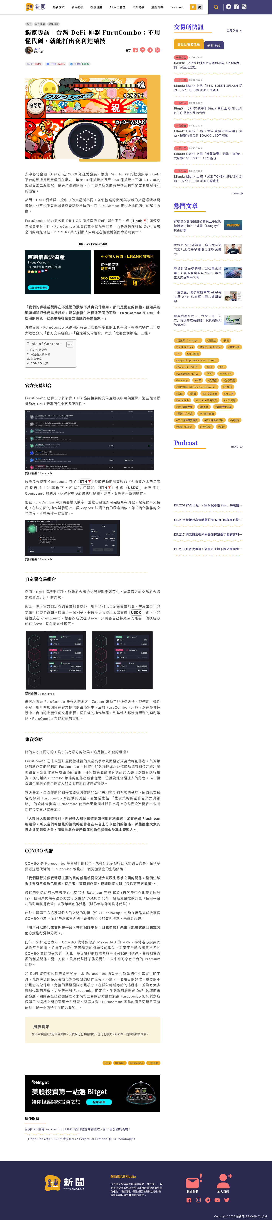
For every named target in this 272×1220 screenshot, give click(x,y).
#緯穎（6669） (184, 427)
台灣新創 (153, 1063)
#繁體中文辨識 (184, 413)
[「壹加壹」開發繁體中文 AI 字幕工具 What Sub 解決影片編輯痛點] (233, 300)
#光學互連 (229, 380)
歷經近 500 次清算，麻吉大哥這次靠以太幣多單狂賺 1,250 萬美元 (197, 249)
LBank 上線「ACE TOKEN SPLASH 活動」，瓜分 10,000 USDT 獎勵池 (208, 178)
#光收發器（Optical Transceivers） (196, 387)
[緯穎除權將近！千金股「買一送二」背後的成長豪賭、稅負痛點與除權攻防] (233, 323)
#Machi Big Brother (210, 347)
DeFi (28, 24)
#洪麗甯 (234, 420)
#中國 (197, 380)
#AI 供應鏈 (193, 353)
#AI (178, 353)
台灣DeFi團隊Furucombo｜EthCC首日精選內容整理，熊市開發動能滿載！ (78, 1129)
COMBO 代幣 (40, 363)
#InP (221, 367)
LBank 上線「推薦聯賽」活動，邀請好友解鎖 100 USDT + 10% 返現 (208, 155)
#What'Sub (182, 400)
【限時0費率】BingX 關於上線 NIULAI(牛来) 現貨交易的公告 (208, 110)
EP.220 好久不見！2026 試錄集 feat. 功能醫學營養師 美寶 (208, 505)
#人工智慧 (230, 400)
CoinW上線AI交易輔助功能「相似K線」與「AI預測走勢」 (208, 65)
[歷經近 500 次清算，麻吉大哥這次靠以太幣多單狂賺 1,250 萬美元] (233, 253)
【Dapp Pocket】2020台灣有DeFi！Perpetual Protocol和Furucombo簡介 (80, 1139)
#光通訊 (227, 387)
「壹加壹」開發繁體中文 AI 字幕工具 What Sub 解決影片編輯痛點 (197, 296)
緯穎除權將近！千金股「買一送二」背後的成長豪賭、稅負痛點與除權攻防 (197, 320)
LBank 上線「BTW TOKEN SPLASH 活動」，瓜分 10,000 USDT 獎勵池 (208, 87)
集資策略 (36, 358)
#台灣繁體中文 (184, 407)
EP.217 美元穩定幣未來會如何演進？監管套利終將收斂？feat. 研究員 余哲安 (208, 534)
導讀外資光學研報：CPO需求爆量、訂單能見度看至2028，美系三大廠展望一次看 (197, 273)
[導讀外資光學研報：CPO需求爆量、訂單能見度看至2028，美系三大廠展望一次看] (233, 276)
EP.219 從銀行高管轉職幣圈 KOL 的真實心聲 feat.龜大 (208, 520)
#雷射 (192, 393)
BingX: (179, 108)
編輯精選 (53, 24)
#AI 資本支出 (206, 413)
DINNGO (119, 1063)
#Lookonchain (184, 347)
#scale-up (182, 380)
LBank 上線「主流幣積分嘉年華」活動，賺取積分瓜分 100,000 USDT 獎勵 (208, 133)
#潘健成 (211, 340)
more (235, 193)
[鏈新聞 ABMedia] (35, 10)
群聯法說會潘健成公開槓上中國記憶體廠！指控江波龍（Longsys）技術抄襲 (197, 225)
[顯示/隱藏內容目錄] (68, 344)
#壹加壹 (204, 407)
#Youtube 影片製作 (206, 400)
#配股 (221, 427)
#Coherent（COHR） (188, 367)
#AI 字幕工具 (210, 393)
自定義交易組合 (41, 354)
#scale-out (225, 373)
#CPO (209, 367)
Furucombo (136, 1063)
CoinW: (179, 63)
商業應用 (40, 24)
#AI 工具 (229, 393)
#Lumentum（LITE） (188, 373)
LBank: (179, 85)
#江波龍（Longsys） (188, 340)
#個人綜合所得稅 (214, 420)
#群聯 (226, 340)
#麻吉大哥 (234, 347)
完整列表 (233, 30)
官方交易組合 (38, 349)
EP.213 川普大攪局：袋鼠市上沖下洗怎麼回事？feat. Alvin (208, 549)
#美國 (179, 393)
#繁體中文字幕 (223, 407)
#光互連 (212, 380)
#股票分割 (206, 427)
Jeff (37, 49)
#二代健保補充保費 (187, 420)
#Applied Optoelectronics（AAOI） (196, 360)
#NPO (209, 373)
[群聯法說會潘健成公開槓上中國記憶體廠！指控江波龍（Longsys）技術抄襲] (233, 229)
